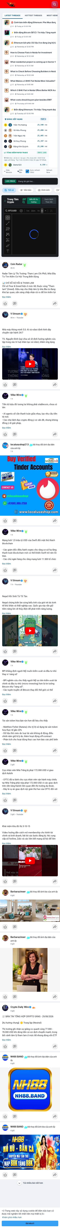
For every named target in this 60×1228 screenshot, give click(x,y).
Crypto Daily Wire (19, 1007)
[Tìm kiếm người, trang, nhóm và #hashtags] (54, 4)
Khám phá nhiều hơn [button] (12, 1217)
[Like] (30, 304)
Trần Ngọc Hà (19, 136)
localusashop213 (19, 444)
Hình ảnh (45, 190)
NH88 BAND (16, 1056)
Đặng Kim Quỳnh (20, 146)
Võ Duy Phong (19, 141)
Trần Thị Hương (20, 125)
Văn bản (27, 190)
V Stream (15, 313)
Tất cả (10, 190)
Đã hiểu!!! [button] (30, 1223)
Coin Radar (16, 264)
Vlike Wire (15, 395)
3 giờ (12, 814)
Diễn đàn (21, 171)
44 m (12, 318)
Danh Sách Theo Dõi (49, 200)
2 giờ (12, 765)
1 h (11, 399)
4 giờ (12, 895)
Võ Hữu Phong (19, 130)
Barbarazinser (18, 891)
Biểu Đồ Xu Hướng (33, 200)
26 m (12, 268)
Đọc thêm (6, 297)
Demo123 (17, 165)
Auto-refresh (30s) (35, 171)
